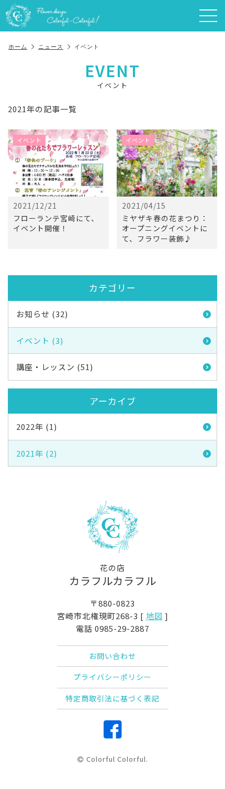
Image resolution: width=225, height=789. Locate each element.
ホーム (17, 47)
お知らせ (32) (42, 313)
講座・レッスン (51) (54, 366)
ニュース (50, 47)
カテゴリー (112, 287)
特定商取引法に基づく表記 (112, 698)
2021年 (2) (36, 453)
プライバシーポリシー (112, 677)
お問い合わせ (112, 656)
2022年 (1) (36, 426)
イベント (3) (39, 340)
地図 (154, 615)
